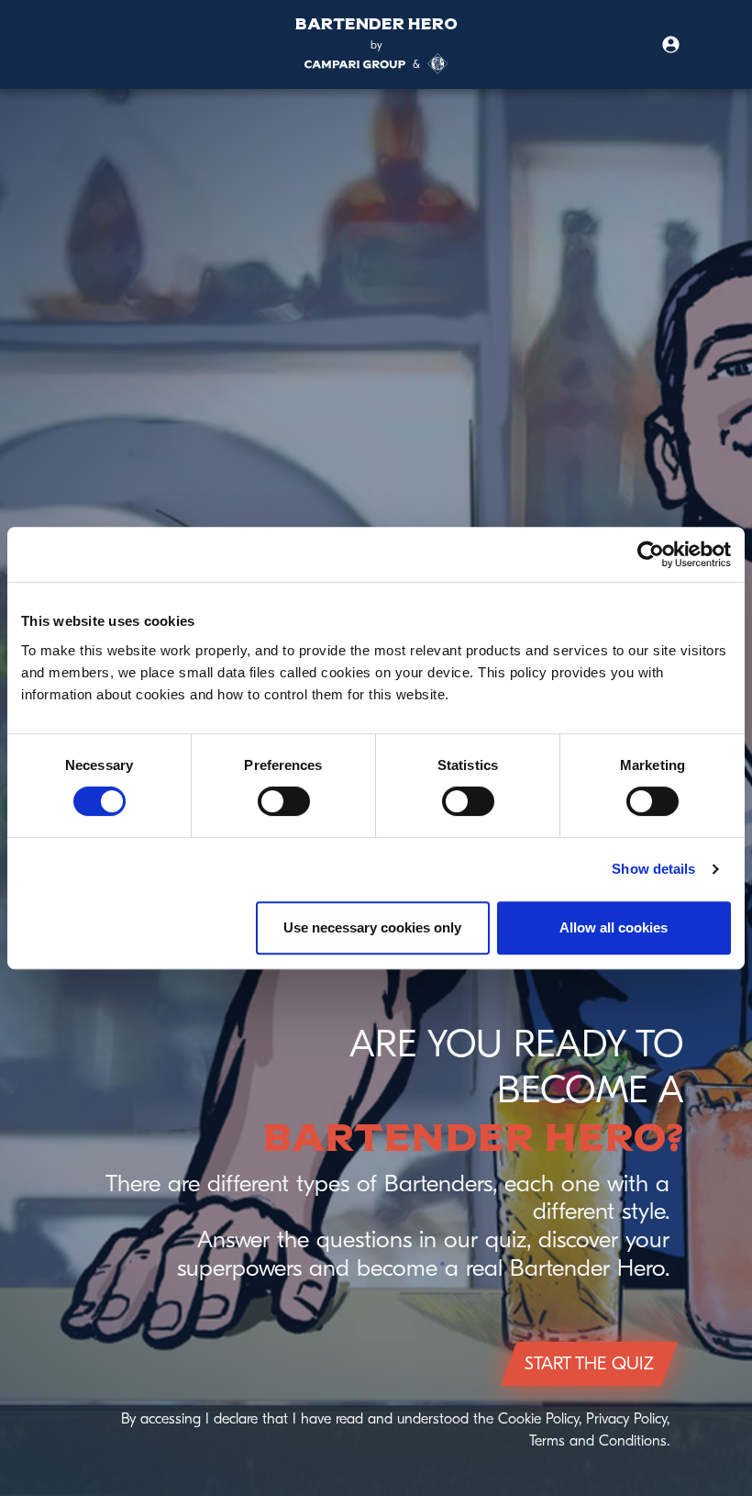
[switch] (284, 801)
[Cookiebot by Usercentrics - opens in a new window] (650, 554)
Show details (653, 868)
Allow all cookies (613, 927)
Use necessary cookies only (372, 927)
